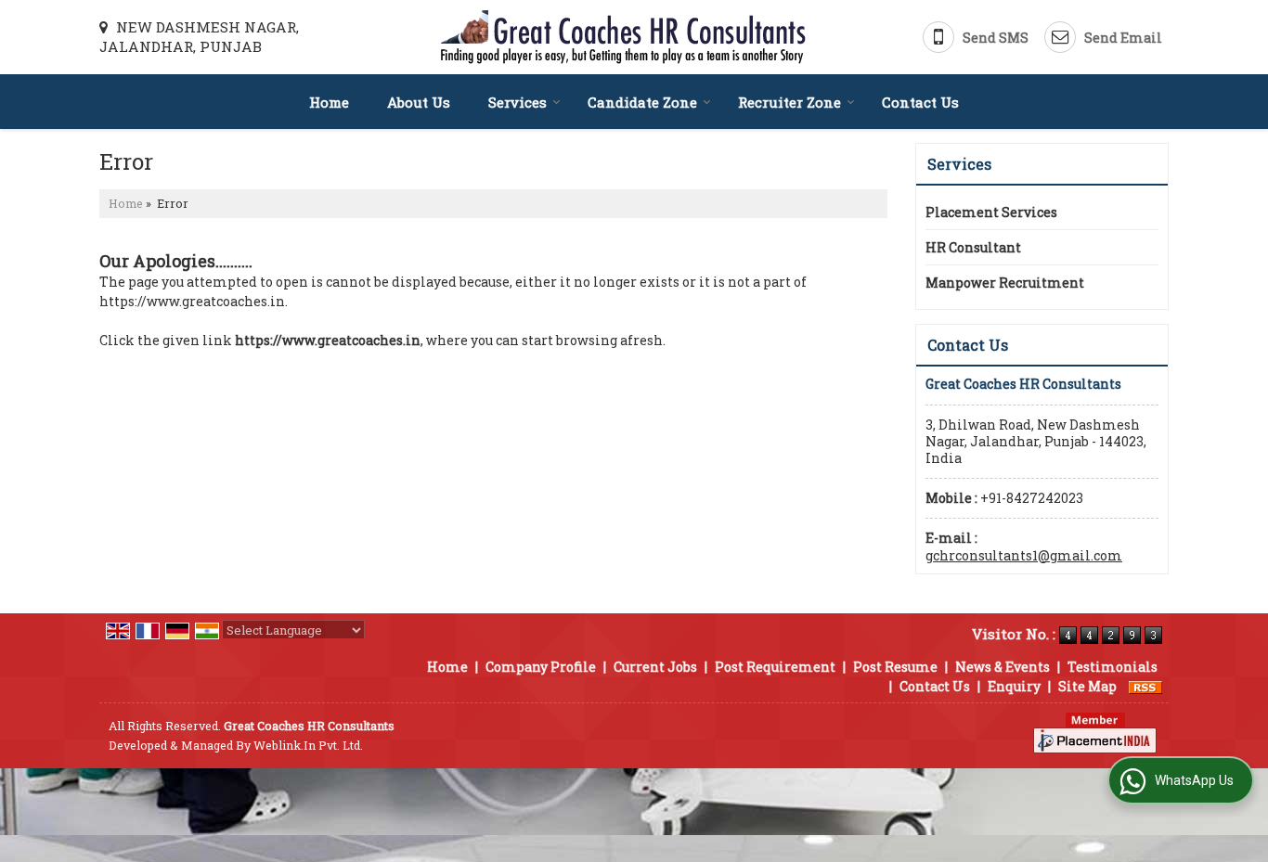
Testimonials (1112, 666)
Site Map (1087, 686)
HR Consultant (973, 247)
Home (329, 102)
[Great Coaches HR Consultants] (623, 37)
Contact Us (920, 102)
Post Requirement (775, 666)
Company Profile (540, 666)
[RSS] (1145, 686)
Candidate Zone (642, 102)
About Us (418, 102)
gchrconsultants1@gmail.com (1023, 555)
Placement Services (991, 212)
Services (517, 102)
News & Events (1002, 666)
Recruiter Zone (789, 102)
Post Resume (895, 666)
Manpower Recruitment (1004, 282)
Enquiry (1014, 686)
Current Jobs (655, 666)
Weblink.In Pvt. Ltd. (308, 745)
